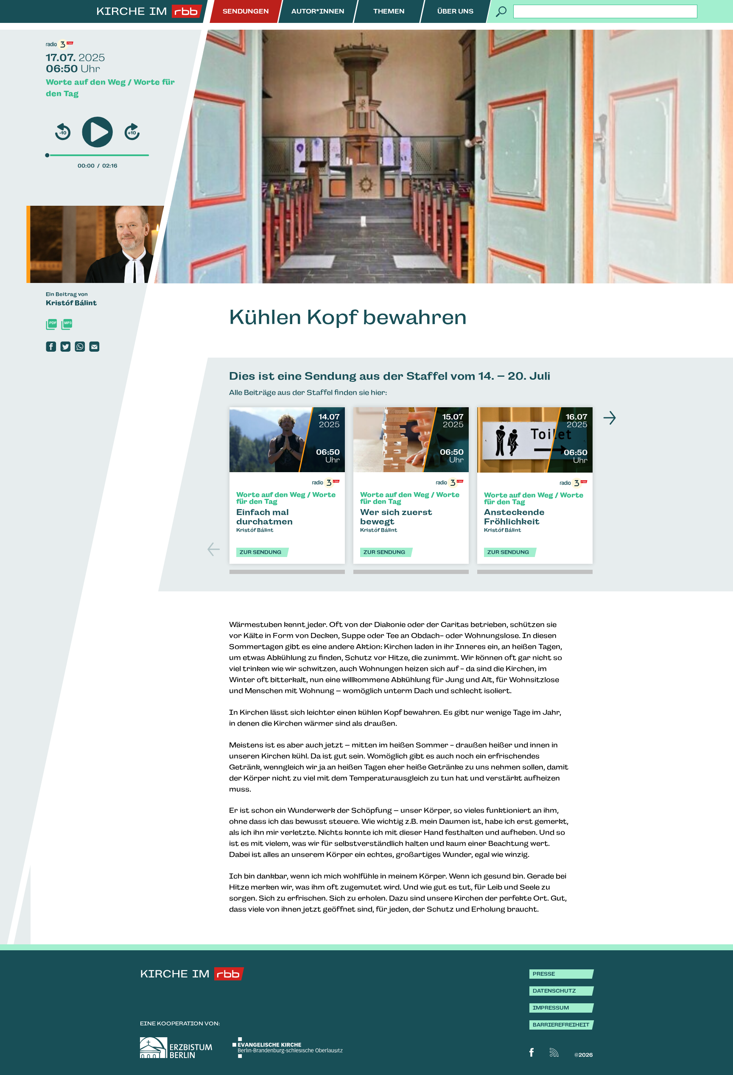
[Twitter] (65, 347)
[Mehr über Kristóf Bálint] (119, 244)
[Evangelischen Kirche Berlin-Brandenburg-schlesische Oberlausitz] (287, 1047)
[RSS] (554, 1052)
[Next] (607, 417)
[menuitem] (246, 11)
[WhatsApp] (80, 347)
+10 (132, 132)
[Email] (94, 347)
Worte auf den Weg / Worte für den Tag (110, 88)
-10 (63, 132)
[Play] (97, 132)
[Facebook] (51, 347)
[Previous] (214, 549)
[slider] (47, 155)
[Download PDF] (51, 324)
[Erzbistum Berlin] (176, 1047)
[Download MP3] (66, 324)
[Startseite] (149, 11)
